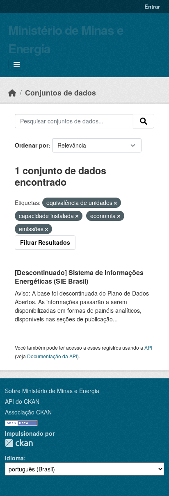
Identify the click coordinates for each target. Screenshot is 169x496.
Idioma (14, 458)
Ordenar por (31, 145)
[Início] (12, 92)
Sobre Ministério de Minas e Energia (52, 391)
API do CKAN (22, 401)
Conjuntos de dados (60, 92)
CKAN (19, 443)
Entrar (152, 6)
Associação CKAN (28, 412)
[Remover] (115, 203)
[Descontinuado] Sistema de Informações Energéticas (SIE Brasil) (79, 277)
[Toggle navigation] (16, 65)
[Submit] (143, 121)
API (148, 347)
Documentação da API (52, 356)
